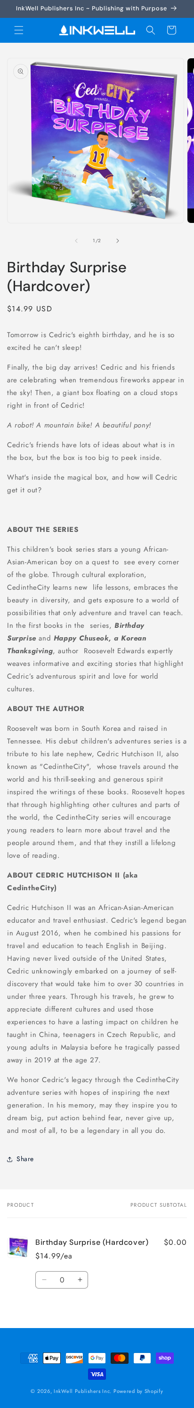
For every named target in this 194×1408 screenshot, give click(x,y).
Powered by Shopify (138, 1391)
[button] (18, 30)
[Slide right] (117, 240)
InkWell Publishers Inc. (83, 1391)
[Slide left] (76, 240)
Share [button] (25, 1158)
